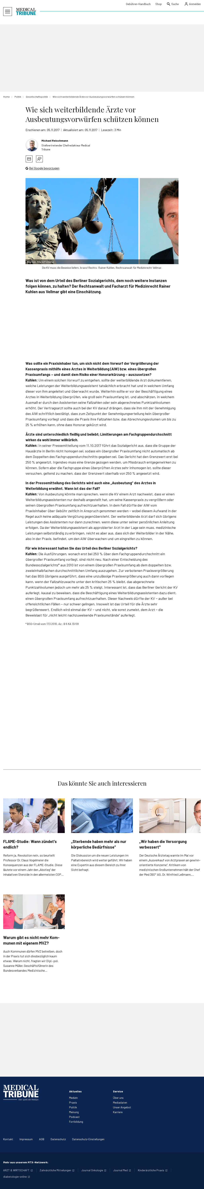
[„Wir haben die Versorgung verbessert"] (170, 815)
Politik (73, 1107)
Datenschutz (58, 1139)
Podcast (74, 1116)
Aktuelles (75, 1091)
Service (118, 1091)
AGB (41, 1139)
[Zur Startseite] (26, 11)
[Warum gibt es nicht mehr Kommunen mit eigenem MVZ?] (34, 911)
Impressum (26, 1139)
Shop (158, 4)
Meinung (74, 1112)
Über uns (118, 1097)
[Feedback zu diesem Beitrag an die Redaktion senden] (39, 159)
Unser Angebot (122, 1107)
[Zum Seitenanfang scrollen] (197, 1182)
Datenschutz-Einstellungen (88, 1139)
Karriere (118, 1112)
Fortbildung (76, 1121)
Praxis (73, 1102)
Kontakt (8, 1139)
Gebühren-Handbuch (138, 4)
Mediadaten (120, 1102)
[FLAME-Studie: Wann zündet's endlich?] (34, 815)
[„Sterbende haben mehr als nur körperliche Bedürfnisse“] (102, 815)
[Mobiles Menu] (7, 11)
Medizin (73, 1097)
